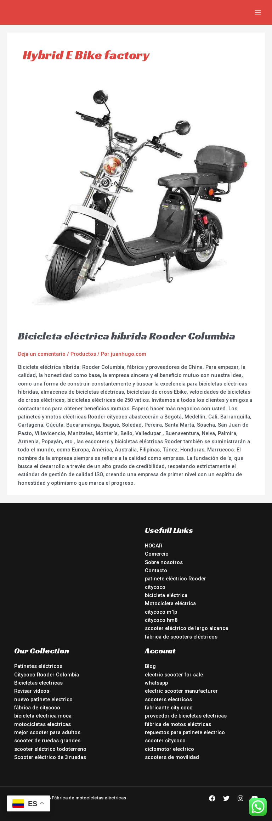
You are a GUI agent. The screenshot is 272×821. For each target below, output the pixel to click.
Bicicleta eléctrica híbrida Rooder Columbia (126, 336)
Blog (150, 666)
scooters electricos (168, 699)
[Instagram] (240, 798)
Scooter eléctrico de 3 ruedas (50, 757)
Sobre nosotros (164, 562)
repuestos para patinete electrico (185, 732)
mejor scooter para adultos (47, 732)
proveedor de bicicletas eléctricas (186, 716)
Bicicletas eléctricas (38, 683)
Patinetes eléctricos (38, 666)
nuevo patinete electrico (43, 699)
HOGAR (153, 545)
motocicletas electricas (42, 724)
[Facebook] (212, 798)
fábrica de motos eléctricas (178, 724)
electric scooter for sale (174, 674)
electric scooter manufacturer (181, 691)
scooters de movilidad (172, 757)
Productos (83, 354)
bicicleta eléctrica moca (43, 716)
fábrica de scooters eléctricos (181, 637)
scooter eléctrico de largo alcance (186, 628)
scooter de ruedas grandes (47, 740)
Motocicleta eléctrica (170, 603)
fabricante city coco (169, 707)
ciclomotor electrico (169, 749)
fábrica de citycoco (37, 707)
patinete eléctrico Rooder (175, 578)
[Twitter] (226, 798)
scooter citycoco (165, 740)
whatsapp (156, 683)
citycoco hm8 (161, 620)
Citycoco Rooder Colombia (46, 674)
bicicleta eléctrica (166, 595)
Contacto (156, 570)
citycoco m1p (161, 612)
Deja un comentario (42, 354)
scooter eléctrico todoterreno (50, 749)
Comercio (157, 554)
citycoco (155, 587)
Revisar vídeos (31, 691)
